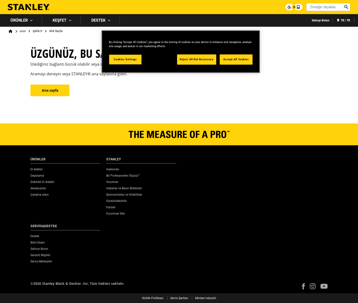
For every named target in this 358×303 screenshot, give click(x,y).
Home (10, 31)
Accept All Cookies (236, 59)
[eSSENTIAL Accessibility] (293, 7)
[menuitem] (21, 20)
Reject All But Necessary (197, 59)
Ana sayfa (50, 90)
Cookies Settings (125, 59)
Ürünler (19, 20)
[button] (303, 286)
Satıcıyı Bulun (321, 20)
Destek (98, 20)
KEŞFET (59, 20)
